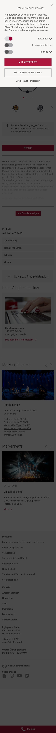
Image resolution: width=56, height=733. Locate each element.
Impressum (35, 81)
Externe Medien (40, 45)
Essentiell (43, 38)
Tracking (43, 51)
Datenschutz (22, 81)
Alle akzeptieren (28, 62)
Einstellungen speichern (28, 72)
